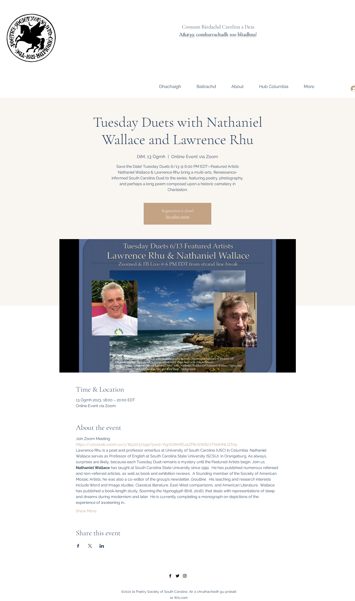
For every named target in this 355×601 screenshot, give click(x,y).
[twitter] (177, 575)
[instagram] (184, 575)
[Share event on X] (90, 546)
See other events (177, 216)
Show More (86, 511)
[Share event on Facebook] (78, 546)
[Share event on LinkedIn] (101, 546)
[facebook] (170, 575)
